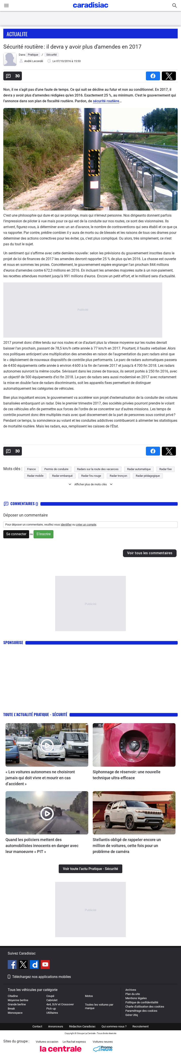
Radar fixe (165, 469)
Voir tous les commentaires (149, 553)
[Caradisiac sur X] (24, 965)
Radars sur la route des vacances (98, 469)
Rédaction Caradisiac (82, 1026)
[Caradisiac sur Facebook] (13, 965)
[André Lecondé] (10, 65)
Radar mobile (35, 475)
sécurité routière (106, 101)
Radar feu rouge (91, 475)
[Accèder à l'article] (47, 744)
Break (11, 1008)
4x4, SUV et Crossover (60, 1004)
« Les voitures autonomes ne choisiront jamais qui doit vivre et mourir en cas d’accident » (40, 778)
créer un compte (86, 524)
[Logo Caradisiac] (90, 9)
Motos (89, 996)
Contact (37, 1026)
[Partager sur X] (170, 74)
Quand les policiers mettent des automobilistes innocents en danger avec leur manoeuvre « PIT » (42, 845)
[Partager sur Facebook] (154, 74)
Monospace (15, 1012)
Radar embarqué (62, 475)
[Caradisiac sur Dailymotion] (35, 965)
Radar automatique (139, 469)
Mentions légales (136, 998)
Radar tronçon (118, 475)
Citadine (13, 996)
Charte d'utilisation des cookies (144, 1006)
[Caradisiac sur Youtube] (45, 965)
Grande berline (17, 1004)
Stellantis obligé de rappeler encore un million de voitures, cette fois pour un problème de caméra (127, 845)
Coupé (50, 996)
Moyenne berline (18, 1000)
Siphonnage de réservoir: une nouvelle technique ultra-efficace (126, 775)
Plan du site (132, 994)
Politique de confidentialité (141, 1002)
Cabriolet (51, 1000)
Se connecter (16, 534)
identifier (66, 524)
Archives (130, 989)
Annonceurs (55, 1026)
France (31, 469)
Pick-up (51, 1008)
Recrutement (140, 1026)
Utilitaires (52, 1012)
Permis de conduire (56, 469)
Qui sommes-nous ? (114, 1026)
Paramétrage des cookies (141, 1010)
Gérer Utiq (131, 1015)
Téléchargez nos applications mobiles (41, 977)
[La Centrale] (60, 1053)
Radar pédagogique (148, 475)
